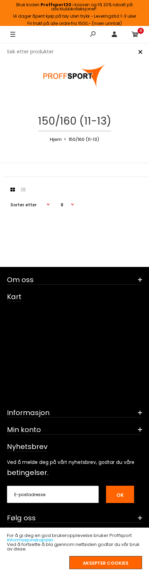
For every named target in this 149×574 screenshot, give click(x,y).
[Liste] (23, 190)
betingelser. (28, 472)
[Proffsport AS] (74, 76)
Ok (120, 495)
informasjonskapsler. (30, 540)
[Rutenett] (12, 190)
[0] (135, 34)
